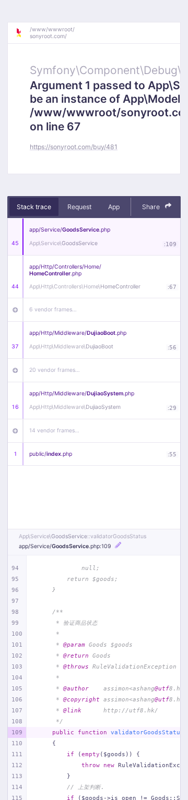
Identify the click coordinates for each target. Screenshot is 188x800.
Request (79, 207)
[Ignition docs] (22, 33)
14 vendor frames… (54, 430)
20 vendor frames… (54, 370)
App (114, 207)
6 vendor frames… (53, 309)
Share (151, 207)
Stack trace (34, 207)
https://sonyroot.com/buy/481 (74, 147)
